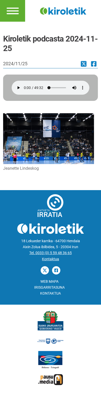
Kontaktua (50, 259)
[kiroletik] (63, 10)
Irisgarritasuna (49, 287)
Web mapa (49, 281)
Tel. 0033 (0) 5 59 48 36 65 (50, 253)
